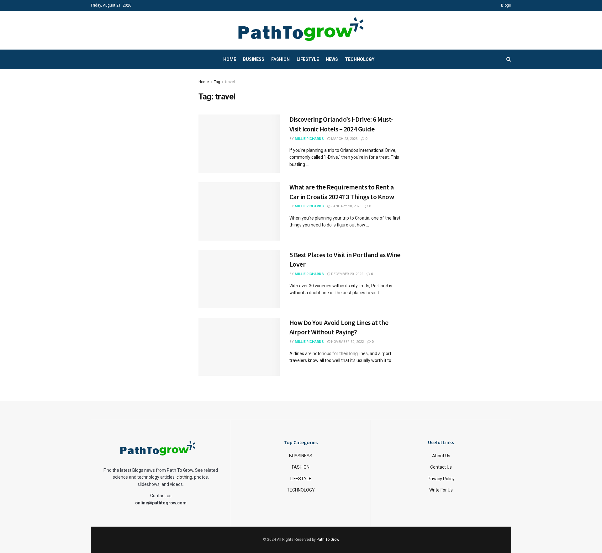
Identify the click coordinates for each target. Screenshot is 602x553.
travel (230, 82)
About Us (441, 455)
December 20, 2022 (346, 274)
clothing (184, 477)
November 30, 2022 (347, 342)
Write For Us (441, 489)
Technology (359, 59)
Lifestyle (308, 59)
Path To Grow (328, 539)
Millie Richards (309, 139)
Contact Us (441, 467)
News (332, 59)
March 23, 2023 (343, 139)
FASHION (300, 467)
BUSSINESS (300, 455)
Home (229, 59)
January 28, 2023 (345, 206)
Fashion (280, 59)
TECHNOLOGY (301, 489)
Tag (217, 82)
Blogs (506, 5)
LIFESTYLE (300, 478)
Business (253, 59)
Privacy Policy (441, 478)
